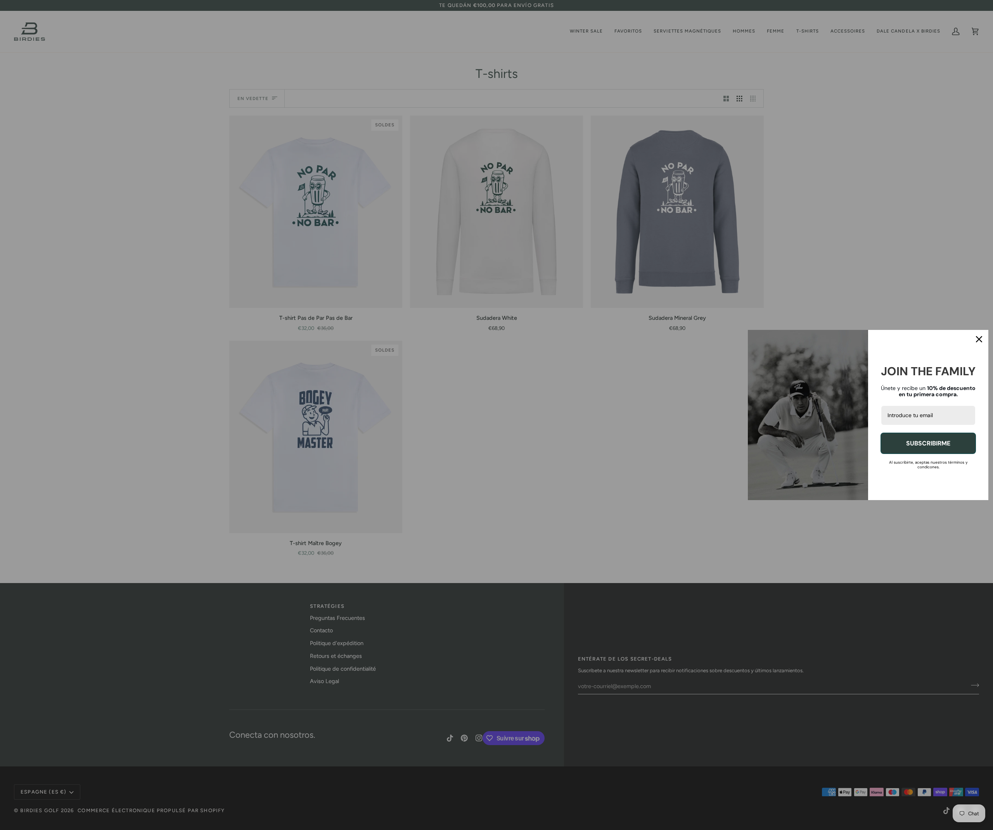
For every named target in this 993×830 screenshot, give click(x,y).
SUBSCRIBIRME (928, 443)
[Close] (979, 339)
